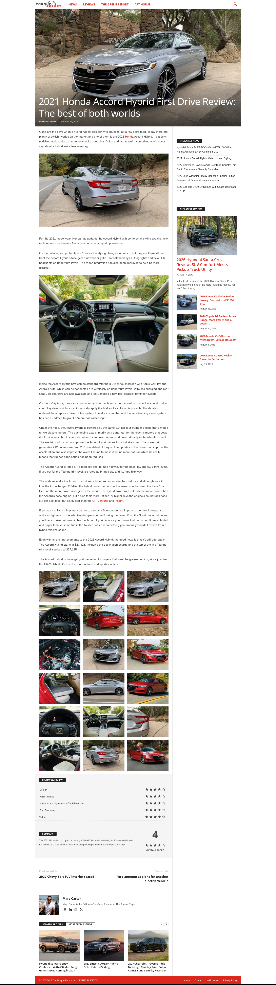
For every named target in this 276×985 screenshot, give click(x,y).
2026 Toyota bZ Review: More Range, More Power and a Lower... (218, 319)
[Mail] (76, 910)
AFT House (143, 4)
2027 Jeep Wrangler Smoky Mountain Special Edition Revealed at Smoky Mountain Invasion (206, 178)
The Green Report (115, 4)
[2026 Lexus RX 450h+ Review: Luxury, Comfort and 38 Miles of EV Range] (187, 302)
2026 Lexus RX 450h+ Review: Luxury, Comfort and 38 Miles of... (218, 300)
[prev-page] (162, 924)
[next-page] (166, 924)
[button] (235, 4)
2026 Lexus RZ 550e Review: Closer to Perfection (216, 357)
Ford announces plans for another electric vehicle (142, 879)
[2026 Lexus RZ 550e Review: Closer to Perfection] (187, 361)
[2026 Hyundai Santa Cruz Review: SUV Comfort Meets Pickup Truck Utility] (207, 235)
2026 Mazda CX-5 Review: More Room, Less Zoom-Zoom (218, 337)
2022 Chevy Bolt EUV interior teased (66, 877)
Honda (129, 136)
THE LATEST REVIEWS (191, 209)
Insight (119, 500)
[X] (81, 910)
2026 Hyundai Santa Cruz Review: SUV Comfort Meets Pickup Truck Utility (202, 264)
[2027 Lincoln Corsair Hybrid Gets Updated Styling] (104, 945)
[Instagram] (65, 910)
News (72, 4)
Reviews (89, 4)
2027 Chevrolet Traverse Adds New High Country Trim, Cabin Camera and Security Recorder (147, 967)
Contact (199, 980)
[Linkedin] (71, 910)
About (186, 980)
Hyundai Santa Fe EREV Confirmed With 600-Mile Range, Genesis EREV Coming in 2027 (59, 967)
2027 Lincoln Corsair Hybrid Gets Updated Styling (101, 965)
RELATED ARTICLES (52, 924)
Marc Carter (49, 121)
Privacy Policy (230, 980)
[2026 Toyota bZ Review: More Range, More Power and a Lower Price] (187, 322)
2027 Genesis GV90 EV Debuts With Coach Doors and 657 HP (207, 189)
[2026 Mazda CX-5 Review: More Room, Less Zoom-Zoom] (187, 341)
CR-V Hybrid (100, 500)
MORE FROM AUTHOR (80, 924)
